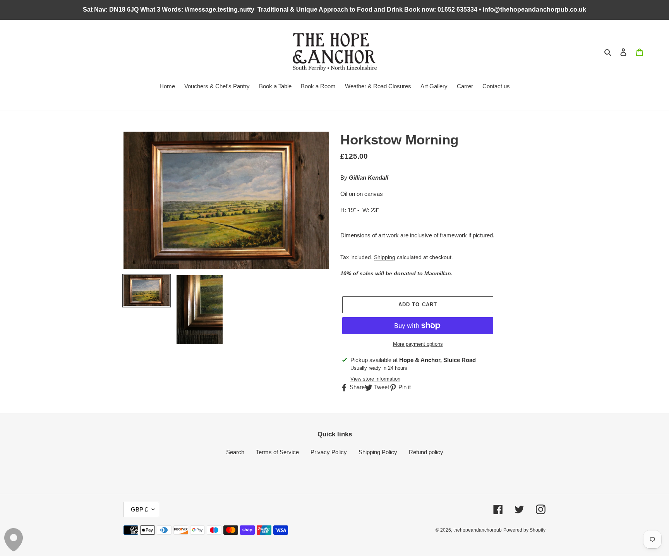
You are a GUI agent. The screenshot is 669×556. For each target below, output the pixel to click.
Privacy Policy (328, 452)
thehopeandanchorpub (477, 530)
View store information (375, 379)
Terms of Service (277, 452)
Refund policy (426, 452)
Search (235, 452)
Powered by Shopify (524, 530)
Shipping (384, 257)
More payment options (418, 344)
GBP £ (139, 509)
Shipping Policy (378, 452)
